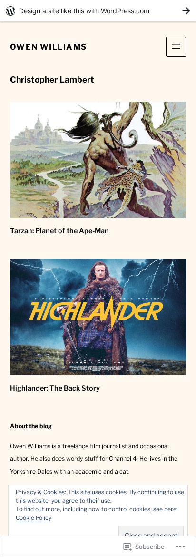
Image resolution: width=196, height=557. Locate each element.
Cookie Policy (33, 517)
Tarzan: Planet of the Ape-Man (59, 231)
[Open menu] (176, 47)
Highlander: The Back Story (55, 388)
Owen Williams (48, 47)
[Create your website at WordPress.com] (98, 10)
